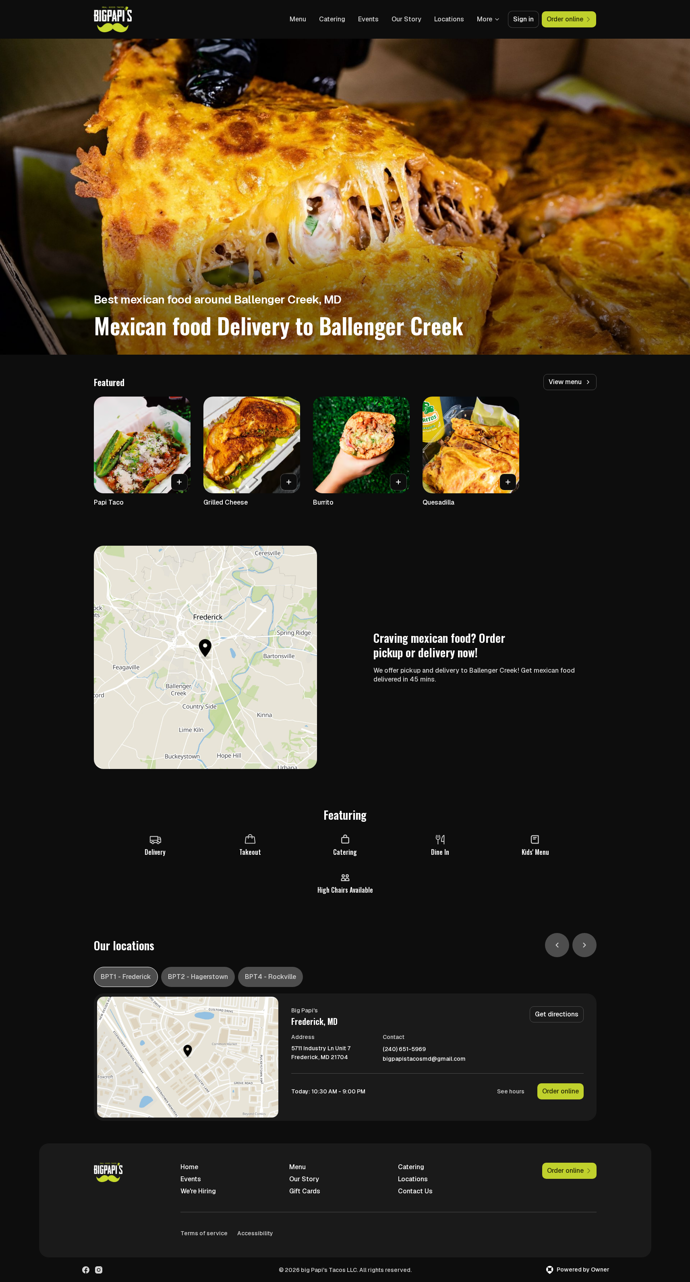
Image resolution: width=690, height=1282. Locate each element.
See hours (510, 1091)
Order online (560, 1091)
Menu (298, 19)
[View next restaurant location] (584, 945)
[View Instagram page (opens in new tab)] (99, 1270)
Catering (332, 19)
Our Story (406, 19)
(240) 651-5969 (404, 1049)
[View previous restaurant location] (557, 945)
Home (189, 1167)
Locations (449, 19)
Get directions (556, 1014)
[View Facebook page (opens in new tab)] (86, 1270)
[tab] (126, 977)
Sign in (523, 19)
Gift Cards (304, 1191)
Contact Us (415, 1191)
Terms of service (204, 1233)
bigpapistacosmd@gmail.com (424, 1059)
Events (368, 19)
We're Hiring (198, 1191)
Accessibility (255, 1233)
